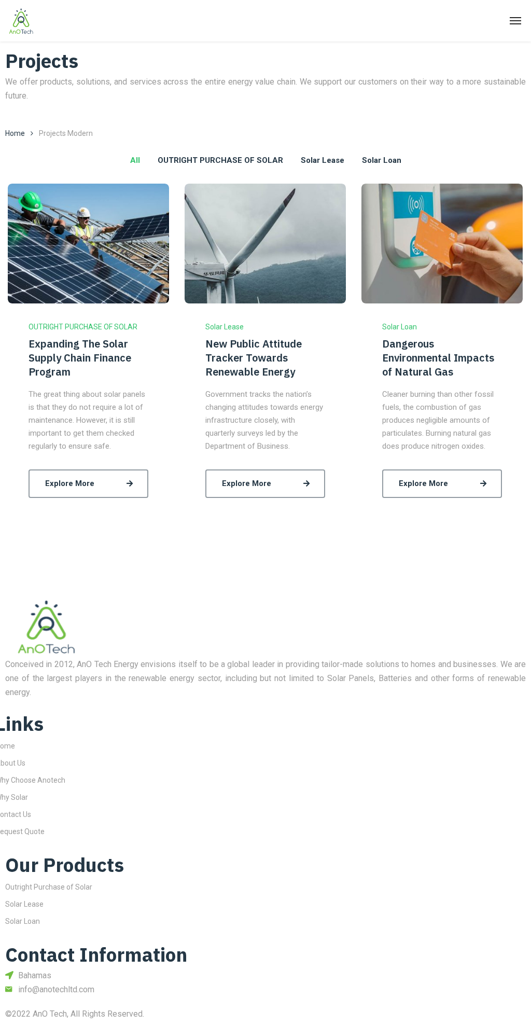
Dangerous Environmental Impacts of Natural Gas (438, 358)
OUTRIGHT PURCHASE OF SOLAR (83, 327)
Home (15, 133)
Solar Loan (399, 327)
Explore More (69, 483)
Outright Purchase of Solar (48, 887)
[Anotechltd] (21, 21)
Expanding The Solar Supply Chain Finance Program (80, 358)
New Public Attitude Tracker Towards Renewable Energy (253, 358)
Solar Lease (224, 327)
